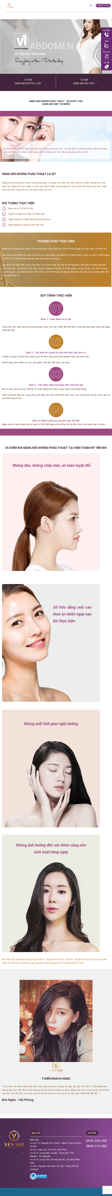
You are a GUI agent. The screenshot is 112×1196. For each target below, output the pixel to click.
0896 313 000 (96, 1146)
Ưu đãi (106, 62)
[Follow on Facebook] (5, 1152)
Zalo (107, 41)
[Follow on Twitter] (18, 1152)
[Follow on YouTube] (23, 1152)
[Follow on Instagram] (9, 1152)
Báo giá (106, 52)
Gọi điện (106, 30)
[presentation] (3, 86)
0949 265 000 (96, 1141)
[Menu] (92, 5)
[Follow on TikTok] (14, 1152)
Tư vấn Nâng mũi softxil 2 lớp (28, 82)
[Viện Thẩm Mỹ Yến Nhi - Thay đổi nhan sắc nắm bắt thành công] (9, 6)
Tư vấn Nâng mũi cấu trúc (84, 82)
